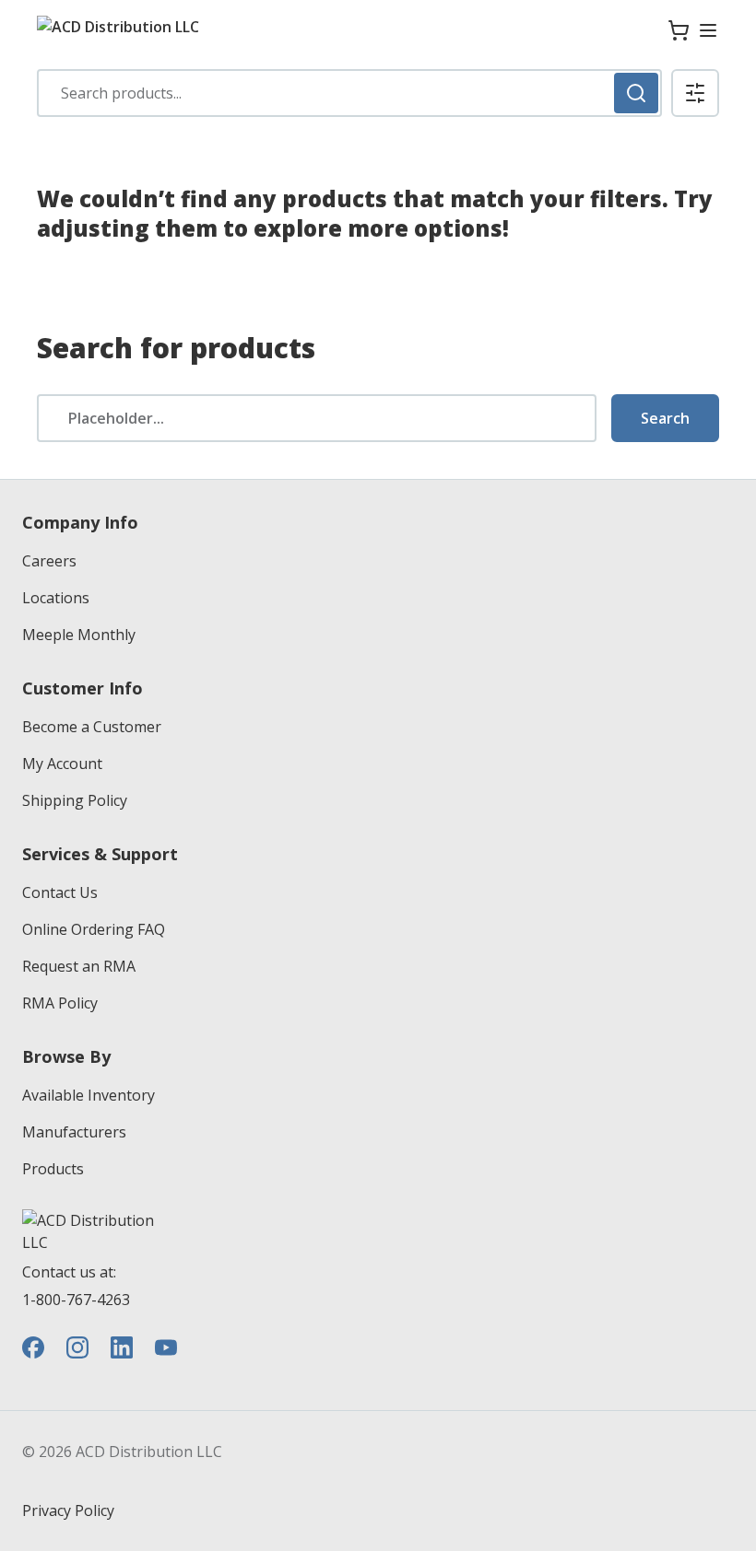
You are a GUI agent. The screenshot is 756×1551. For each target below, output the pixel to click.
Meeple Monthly (79, 634)
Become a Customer (91, 727)
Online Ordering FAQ (93, 929)
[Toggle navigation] (708, 30)
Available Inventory (88, 1095)
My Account (62, 763)
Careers (49, 561)
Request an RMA (79, 966)
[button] (695, 93)
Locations (55, 598)
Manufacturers (74, 1132)
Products (53, 1169)
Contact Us (60, 892)
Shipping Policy (74, 800)
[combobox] (349, 93)
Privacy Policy (68, 1510)
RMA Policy (60, 1003)
